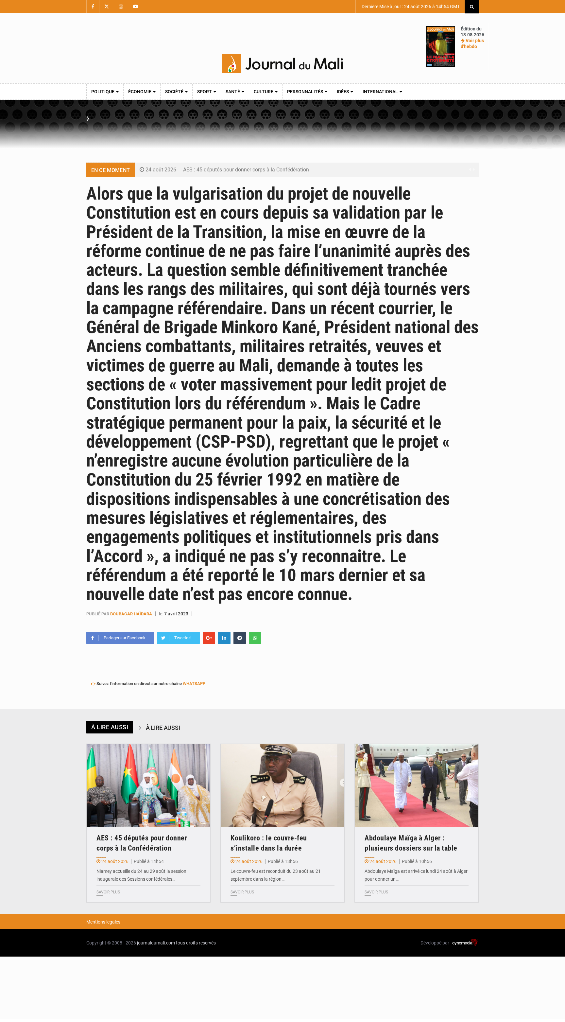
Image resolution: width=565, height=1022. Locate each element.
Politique (103, 91)
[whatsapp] (255, 638)
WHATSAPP (194, 683)
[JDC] (282, 64)
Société (174, 91)
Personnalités (305, 91)
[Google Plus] (209, 638)
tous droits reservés (196, 942)
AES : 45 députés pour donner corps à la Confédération (246, 170)
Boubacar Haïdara (131, 613)
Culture (264, 91)
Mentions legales (103, 922)
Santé (233, 91)
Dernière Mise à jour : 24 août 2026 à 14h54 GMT (410, 6)
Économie (140, 91)
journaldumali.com (156, 942)
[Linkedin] (224, 638)
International (381, 91)
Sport (205, 91)
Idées (343, 91)
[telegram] (239, 638)
